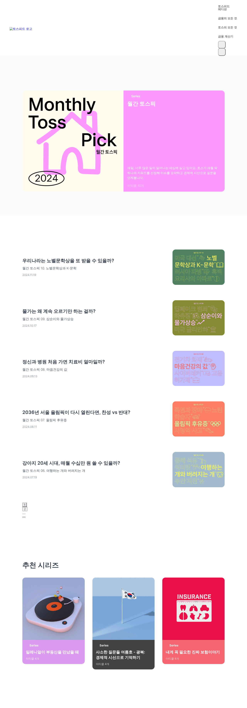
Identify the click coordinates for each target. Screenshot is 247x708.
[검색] (222, 44)
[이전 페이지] (23, 513)
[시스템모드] (222, 52)
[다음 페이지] (23, 517)
